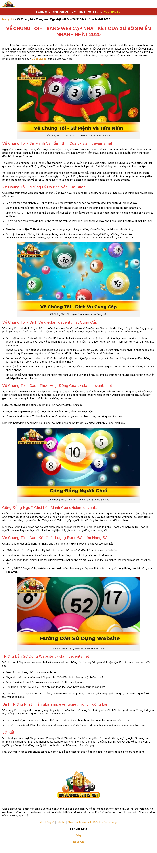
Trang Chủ (43, 12)
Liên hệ (61, 822)
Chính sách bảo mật (79, 822)
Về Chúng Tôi (112, 12)
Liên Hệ (97, 12)
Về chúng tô (47, 822)
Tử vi (73, 12)
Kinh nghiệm (60, 12)
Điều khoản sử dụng (105, 822)
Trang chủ (8, 19)
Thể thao (84, 12)
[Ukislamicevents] (14, 4)
